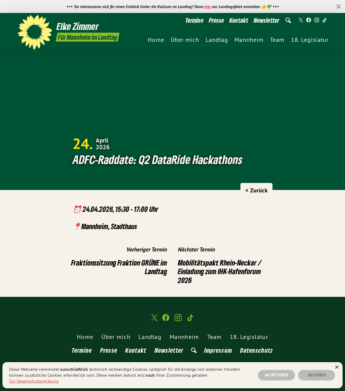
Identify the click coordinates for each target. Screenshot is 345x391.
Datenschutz (256, 350)
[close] (338, 6)
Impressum (218, 350)
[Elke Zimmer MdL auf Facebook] (309, 20)
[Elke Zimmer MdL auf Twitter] (300, 20)
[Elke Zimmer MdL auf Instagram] (317, 20)
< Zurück (256, 190)
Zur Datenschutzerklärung (34, 381)
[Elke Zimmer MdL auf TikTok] (325, 20)
